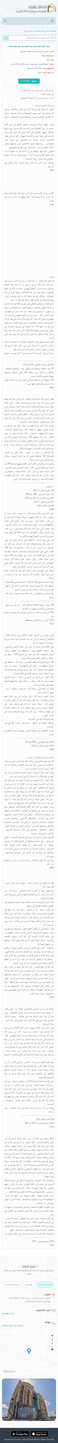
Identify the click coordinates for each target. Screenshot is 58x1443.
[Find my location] (52, 1349)
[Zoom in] (52, 1336)
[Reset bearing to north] (52, 1344)
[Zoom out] (52, 1340)
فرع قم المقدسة (12, 1285)
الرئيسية (53, 31)
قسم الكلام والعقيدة (42, 31)
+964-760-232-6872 (12, 1326)
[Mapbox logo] (9, 1371)
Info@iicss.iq (8, 1313)
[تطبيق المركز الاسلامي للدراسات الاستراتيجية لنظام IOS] (39, 1434)
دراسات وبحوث (28, 31)
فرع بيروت (28, 1285)
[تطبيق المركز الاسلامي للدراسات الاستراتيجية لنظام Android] (20, 1434)
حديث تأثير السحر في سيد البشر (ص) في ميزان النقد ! (28, 46)
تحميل (28, 81)
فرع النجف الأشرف (45, 1285)
